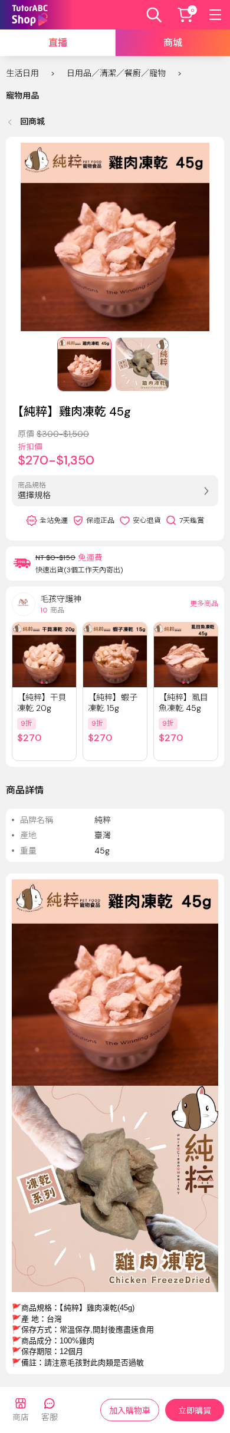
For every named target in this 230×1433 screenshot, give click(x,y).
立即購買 (194, 1410)
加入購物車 (129, 1410)
